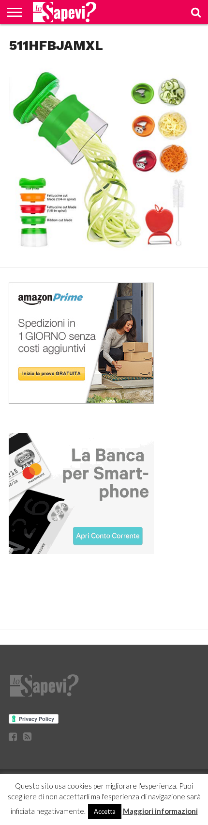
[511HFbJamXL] (104, 254)
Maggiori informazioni (160, 811)
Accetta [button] (105, 811)
